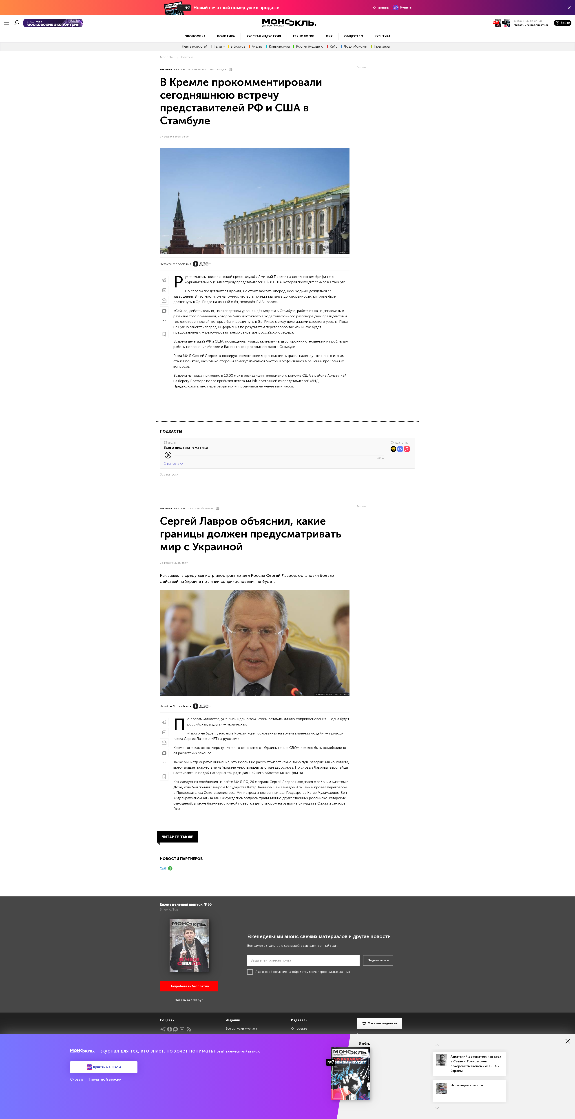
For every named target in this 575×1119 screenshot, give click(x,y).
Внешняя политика (172, 69)
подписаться (539, 25)
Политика (226, 36)
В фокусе (237, 46)
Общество (353, 36)
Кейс (333, 46)
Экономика (195, 36)
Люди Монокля (355, 46)
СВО (190, 508)
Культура (382, 36)
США (211, 69)
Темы (218, 46)
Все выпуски (169, 474)
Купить (405, 7)
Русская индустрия (263, 36)
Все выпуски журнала (241, 1029)
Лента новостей (195, 46)
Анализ (257, 46)
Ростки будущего (309, 46)
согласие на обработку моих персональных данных (311, 972)
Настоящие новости (467, 1085)
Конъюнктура (279, 46)
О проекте (299, 1029)
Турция (221, 69)
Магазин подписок (383, 1023)
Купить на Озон (106, 1067)
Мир (329, 36)
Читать (519, 25)
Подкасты (171, 431)
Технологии (303, 36)
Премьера (382, 46)
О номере (381, 8)
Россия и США (197, 69)
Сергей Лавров (204, 508)
